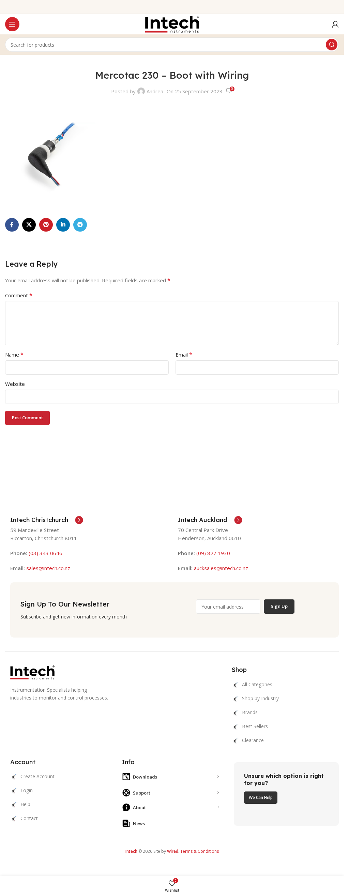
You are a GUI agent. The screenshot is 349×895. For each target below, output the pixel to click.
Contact (29, 818)
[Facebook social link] (12, 225)
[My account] (335, 24)
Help (25, 804)
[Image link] (32, 672)
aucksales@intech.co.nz (220, 568)
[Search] (331, 44)
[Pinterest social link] (46, 225)
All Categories (257, 684)
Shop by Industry (260, 698)
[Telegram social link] (80, 225)
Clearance (253, 740)
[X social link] (29, 225)
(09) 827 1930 (213, 553)
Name (14, 354)
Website (15, 383)
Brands (250, 712)
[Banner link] (286, 794)
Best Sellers (255, 726)
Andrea (155, 91)
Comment (18, 295)
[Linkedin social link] (63, 225)
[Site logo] (172, 23)
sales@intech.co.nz (48, 568)
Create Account (37, 776)
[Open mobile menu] (12, 24)
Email (184, 354)
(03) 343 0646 (45, 553)
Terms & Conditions (199, 851)
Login (26, 790)
